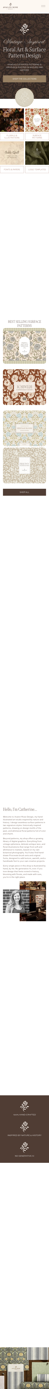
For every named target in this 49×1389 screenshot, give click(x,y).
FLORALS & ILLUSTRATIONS (12, 136)
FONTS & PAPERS (12, 169)
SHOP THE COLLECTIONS (25, 79)
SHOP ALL (24, 492)
